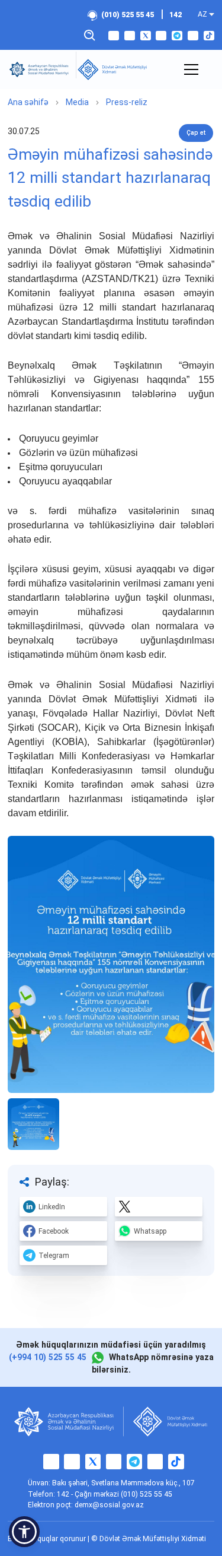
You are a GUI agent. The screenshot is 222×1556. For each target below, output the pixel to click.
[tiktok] (209, 35)
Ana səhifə (28, 102)
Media (77, 102)
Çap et (195, 133)
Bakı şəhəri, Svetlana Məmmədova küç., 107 (123, 1483)
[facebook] (113, 35)
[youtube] (161, 35)
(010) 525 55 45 (127, 15)
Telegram (53, 1255)
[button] (24, 1531)
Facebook (53, 1231)
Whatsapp (150, 1231)
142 (175, 15)
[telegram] (177, 35)
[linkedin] (193, 35)
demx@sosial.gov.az (109, 1505)
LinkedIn (51, 1207)
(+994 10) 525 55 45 (47, 1357)
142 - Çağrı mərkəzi (89, 1494)
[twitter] (145, 35)
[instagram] (129, 35)
